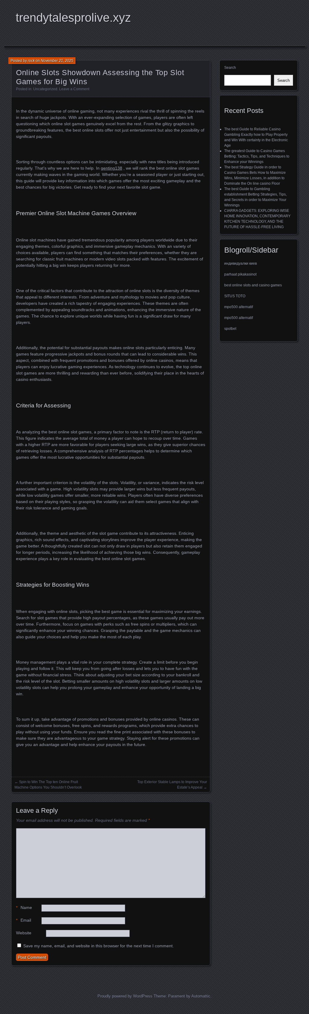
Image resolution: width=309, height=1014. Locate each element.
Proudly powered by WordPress (124, 996)
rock (31, 61)
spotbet (230, 329)
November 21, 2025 (57, 61)
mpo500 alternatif (238, 307)
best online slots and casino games (253, 285)
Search (230, 67)
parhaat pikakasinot (240, 274)
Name (24, 907)
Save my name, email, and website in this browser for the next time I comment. (98, 945)
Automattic (200, 996)
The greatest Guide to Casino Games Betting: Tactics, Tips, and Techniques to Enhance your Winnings (256, 156)
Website (23, 932)
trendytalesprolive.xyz (73, 17)
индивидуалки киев (240, 263)
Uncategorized (45, 89)
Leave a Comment (74, 89)
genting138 (111, 168)
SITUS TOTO (234, 296)
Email (23, 920)
